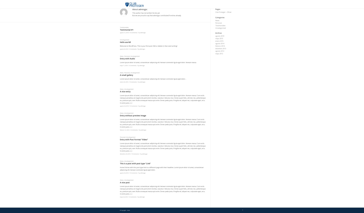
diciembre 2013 (220, 49)
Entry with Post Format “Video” (134, 139)
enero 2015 (219, 41)
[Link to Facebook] (242, 210)
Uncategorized (124, 40)
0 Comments (133, 32)
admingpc (143, 32)
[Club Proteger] (132, 4)
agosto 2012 (219, 51)
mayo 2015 (219, 38)
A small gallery (126, 75)
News (121, 56)
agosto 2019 (219, 36)
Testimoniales (124, 27)
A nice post (125, 182)
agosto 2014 (219, 44)
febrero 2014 (220, 46)
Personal (127, 56)
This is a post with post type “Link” (135, 163)
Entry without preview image (133, 115)
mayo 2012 (219, 54)
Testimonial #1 (126, 30)
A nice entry (125, 91)
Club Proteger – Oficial (223, 12)
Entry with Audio (127, 58)
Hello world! (125, 42)
